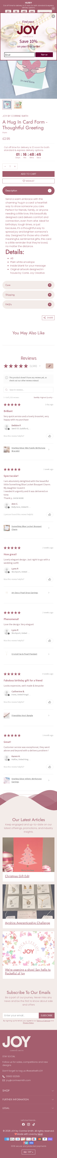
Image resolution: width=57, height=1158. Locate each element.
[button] (53, 16)
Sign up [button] (44, 54)
